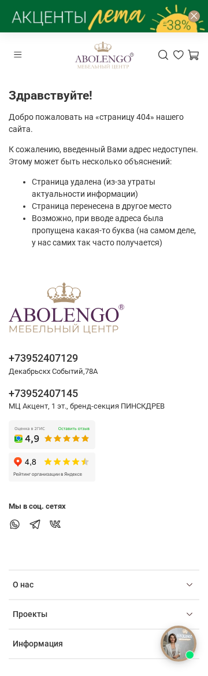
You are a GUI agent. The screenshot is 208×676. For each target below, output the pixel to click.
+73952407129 (43, 358)
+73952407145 (43, 393)
